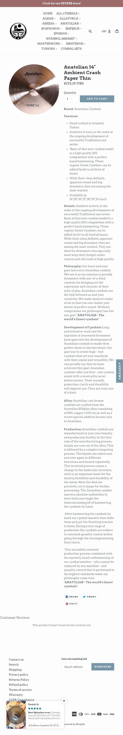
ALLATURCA (71, 18)
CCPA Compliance (21, 699)
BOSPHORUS (52, 28)
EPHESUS (62, 33)
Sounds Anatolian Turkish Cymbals (38, 724)
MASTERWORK (50, 43)
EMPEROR (74, 28)
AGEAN (49, 18)
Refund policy (18, 684)
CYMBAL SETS (71, 48)
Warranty (16, 694)
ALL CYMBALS (68, 13)
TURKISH (50, 48)
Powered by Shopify (73, 724)
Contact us (16, 659)
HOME (47, 13)
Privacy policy (18, 674)
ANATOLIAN (71, 23)
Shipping (15, 669)
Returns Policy (19, 679)
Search (14, 664)
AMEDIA (50, 23)
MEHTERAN (76, 43)
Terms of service (20, 689)
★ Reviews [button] (119, 371)
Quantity (70, 92)
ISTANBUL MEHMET (62, 38)
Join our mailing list (74, 659)
